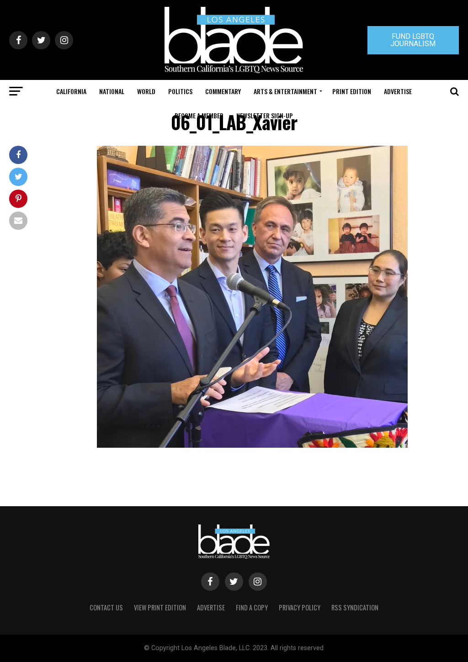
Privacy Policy (299, 607)
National (111, 91)
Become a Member (199, 115)
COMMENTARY (223, 91)
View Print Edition (160, 607)
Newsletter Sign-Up (264, 115)
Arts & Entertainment (285, 91)
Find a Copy (252, 607)
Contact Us (106, 607)
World (146, 91)
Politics (180, 91)
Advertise (398, 91)
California (71, 91)
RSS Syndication (354, 607)
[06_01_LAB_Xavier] (252, 445)
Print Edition (351, 91)
